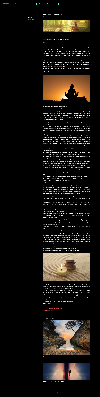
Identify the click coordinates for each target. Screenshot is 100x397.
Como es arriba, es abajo (54, 382)
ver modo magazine (39, 6)
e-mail (34, 6)
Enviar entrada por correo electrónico (55, 308)
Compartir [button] (30, 14)
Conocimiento (31, 19)
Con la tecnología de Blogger (61, 392)
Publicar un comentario (52, 384)
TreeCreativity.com (46, 3)
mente (29, 21)
